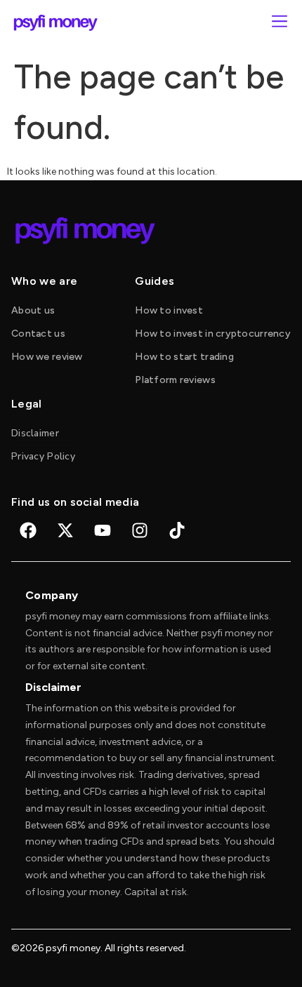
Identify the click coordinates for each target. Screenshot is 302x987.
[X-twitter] (65, 530)
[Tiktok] (177, 530)
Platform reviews (175, 380)
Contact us (38, 334)
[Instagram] (140, 530)
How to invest (169, 310)
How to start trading (184, 357)
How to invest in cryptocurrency (213, 334)
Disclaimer (35, 433)
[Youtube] (102, 530)
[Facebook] (28, 530)
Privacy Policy (43, 456)
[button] (279, 22)
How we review (47, 357)
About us (33, 310)
